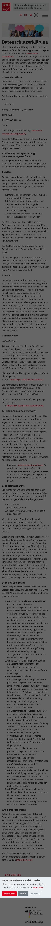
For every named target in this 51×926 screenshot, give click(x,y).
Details (22, 893)
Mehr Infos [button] (38, 887)
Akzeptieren (9, 893)
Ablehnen (35, 893)
